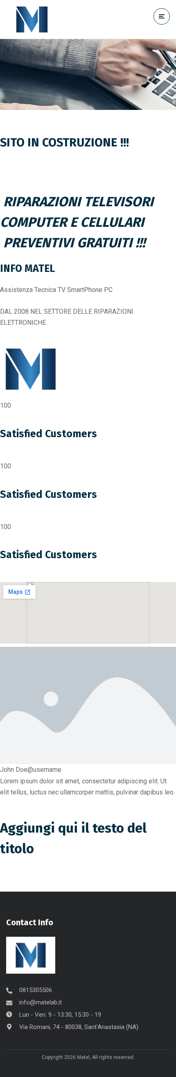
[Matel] (32, 19)
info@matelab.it (40, 1002)
